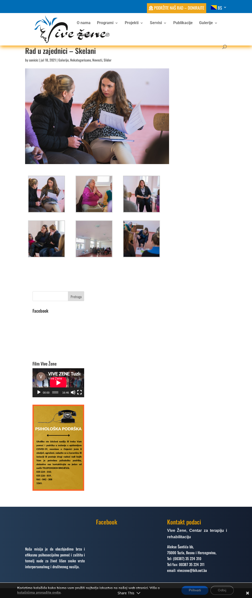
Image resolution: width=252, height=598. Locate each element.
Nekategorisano (80, 59)
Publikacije (183, 23)
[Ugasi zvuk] (73, 392)
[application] (58, 382)
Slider (107, 59)
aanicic (33, 59)
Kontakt (84, 35)
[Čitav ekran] (79, 392)
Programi (105, 23)
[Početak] (38, 392)
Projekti (132, 23)
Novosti (97, 59)
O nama (84, 23)
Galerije (206, 23)
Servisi (156, 23)
